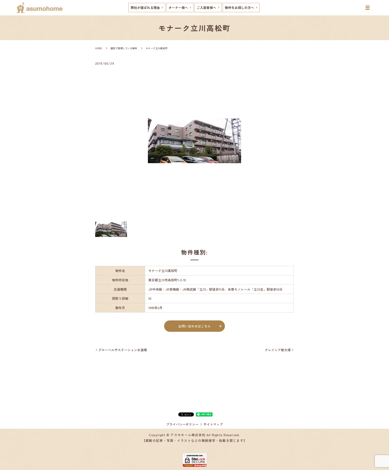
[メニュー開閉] (367, 8)
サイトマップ (213, 424)
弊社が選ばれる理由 (145, 7)
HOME (98, 48)
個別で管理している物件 (123, 48)
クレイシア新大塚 (278, 350)
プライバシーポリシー (182, 424)
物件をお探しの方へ (239, 7)
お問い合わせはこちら (194, 326)
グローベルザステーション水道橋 (122, 350)
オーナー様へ (178, 7)
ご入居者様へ (206, 7)
